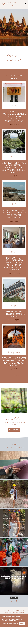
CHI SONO (7, 610)
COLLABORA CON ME (18, 610)
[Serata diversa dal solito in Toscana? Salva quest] (14, 581)
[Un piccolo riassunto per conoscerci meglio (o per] (14, 523)
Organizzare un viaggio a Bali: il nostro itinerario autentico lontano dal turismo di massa (14, 168)
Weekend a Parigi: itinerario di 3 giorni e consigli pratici (14, 314)
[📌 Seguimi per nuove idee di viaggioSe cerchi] (14, 494)
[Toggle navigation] (22, 3)
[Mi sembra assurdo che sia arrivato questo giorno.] (14, 465)
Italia (14, 204)
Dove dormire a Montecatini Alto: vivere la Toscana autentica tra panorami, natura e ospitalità (14, 264)
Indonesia (14, 105)
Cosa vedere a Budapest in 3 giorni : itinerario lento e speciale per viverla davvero (14, 361)
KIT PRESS (8, 612)
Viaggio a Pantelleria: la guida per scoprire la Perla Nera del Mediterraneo (14, 214)
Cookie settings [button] (13, 623)
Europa (14, 306)
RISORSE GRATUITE (19, 612)
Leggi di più (5, 623)
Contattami (9, 405)
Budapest (14, 352)
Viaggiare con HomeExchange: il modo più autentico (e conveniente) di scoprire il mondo (14, 116)
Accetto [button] (22, 623)
